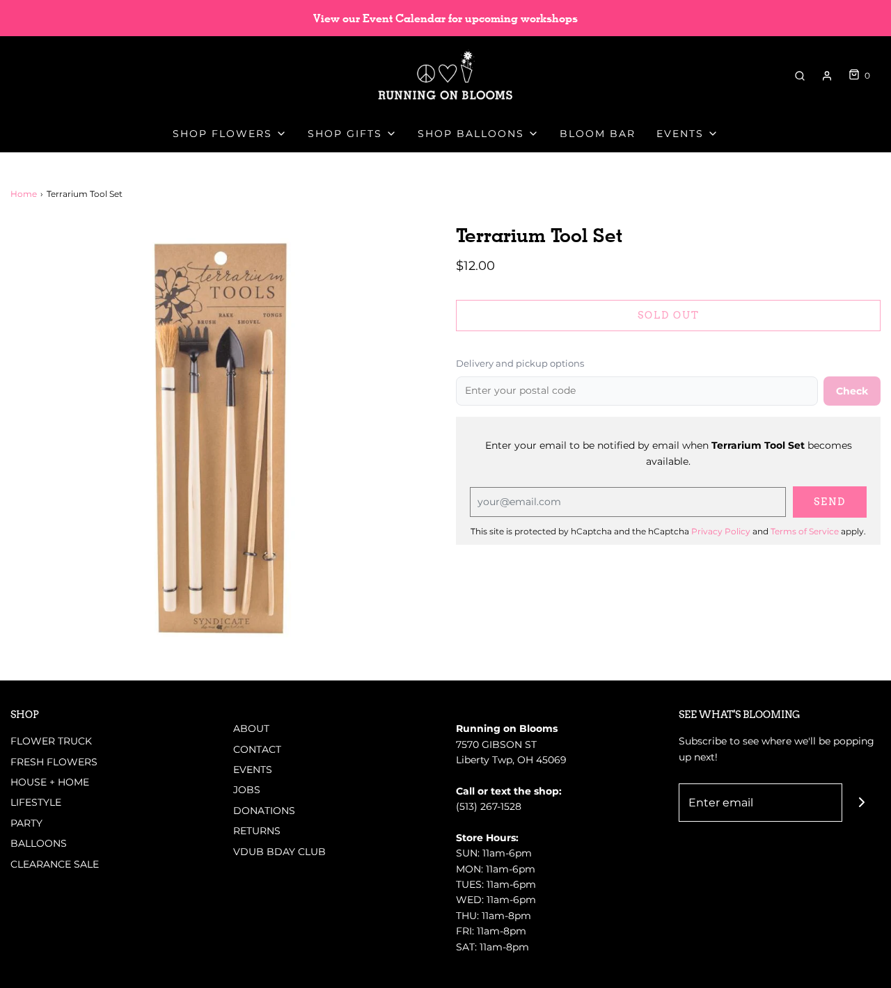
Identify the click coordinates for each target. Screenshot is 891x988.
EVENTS (252, 769)
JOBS (246, 789)
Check (852, 391)
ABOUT (251, 728)
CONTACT (257, 749)
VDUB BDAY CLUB (279, 851)
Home (23, 194)
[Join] (861, 802)
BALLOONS (38, 843)
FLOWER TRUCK (51, 741)
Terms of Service (805, 531)
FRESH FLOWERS (53, 762)
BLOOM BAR (598, 133)
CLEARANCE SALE (54, 864)
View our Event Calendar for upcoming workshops (445, 18)
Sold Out (669, 315)
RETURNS (257, 830)
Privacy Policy (720, 531)
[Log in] (827, 75)
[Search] (799, 75)
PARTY (26, 823)
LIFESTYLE (35, 802)
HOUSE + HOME (49, 782)
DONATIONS (264, 810)
